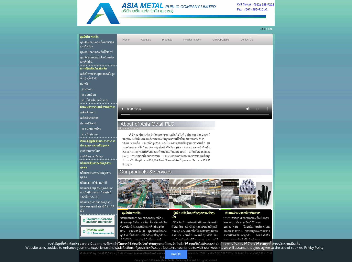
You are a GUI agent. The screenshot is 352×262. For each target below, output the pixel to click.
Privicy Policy (313, 247)
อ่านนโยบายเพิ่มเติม (286, 243)
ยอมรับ (176, 254)
